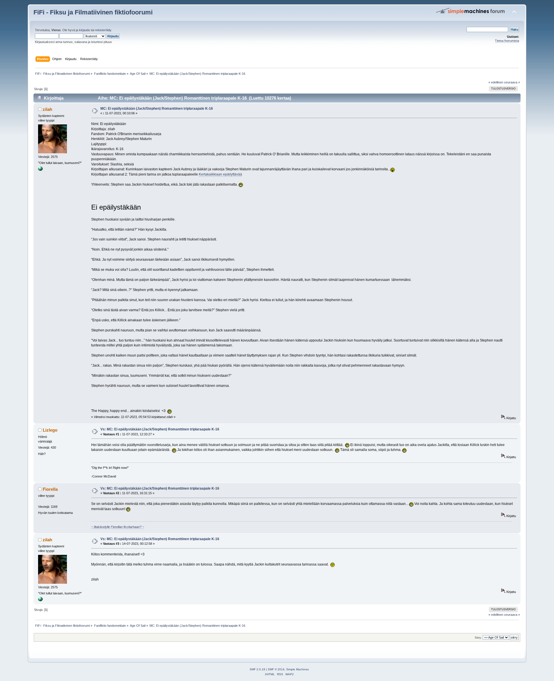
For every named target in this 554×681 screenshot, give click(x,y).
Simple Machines (297, 669)
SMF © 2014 (276, 669)
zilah (47, 109)
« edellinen (496, 82)
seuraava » (512, 82)
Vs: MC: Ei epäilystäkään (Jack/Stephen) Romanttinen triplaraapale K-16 (159, 429)
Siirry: (478, 637)
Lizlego (50, 430)
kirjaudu (84, 30)
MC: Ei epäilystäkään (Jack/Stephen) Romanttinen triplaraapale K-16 (156, 109)
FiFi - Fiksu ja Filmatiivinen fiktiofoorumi (93, 12)
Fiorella (50, 489)
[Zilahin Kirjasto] (40, 169)
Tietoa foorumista (507, 40)
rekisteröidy (103, 30)
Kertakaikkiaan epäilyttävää (220, 174)
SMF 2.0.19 (257, 669)
